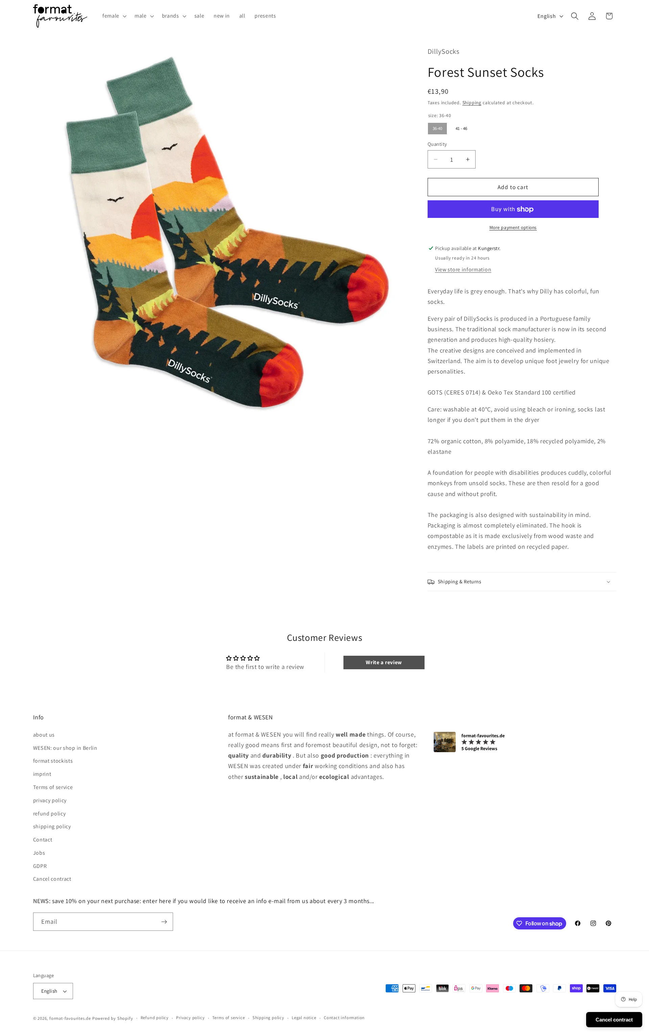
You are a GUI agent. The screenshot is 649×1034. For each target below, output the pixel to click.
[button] (114, 16)
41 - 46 (461, 127)
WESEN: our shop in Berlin (65, 747)
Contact (42, 839)
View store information (463, 269)
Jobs (39, 852)
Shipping (471, 102)
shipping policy (52, 826)
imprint (42, 774)
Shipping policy (268, 1018)
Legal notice (304, 1018)
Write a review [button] (384, 662)
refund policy (49, 813)
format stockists (53, 760)
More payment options (513, 228)
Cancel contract (52, 878)
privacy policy (50, 800)
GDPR (40, 865)
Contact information (344, 1018)
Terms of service (53, 786)
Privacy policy (190, 1018)
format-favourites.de (70, 1018)
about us (44, 734)
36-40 (437, 127)
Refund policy (155, 1018)
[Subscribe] (164, 922)
